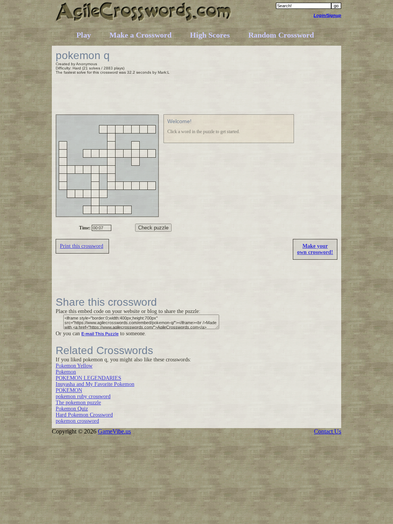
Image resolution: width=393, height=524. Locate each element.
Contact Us (327, 431)
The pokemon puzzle (78, 402)
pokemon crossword (77, 421)
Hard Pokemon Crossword (84, 415)
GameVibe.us (114, 431)
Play (83, 35)
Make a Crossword (140, 35)
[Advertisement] (195, 95)
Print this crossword (81, 246)
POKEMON (69, 390)
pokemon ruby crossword (83, 396)
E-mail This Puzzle (100, 333)
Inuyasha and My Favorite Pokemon (95, 384)
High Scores (210, 35)
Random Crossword (281, 35)
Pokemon (66, 372)
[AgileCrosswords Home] (144, 21)
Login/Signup (327, 15)
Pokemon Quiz (72, 409)
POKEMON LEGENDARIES (88, 378)
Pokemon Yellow (74, 366)
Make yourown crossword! (315, 249)
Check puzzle (153, 228)
